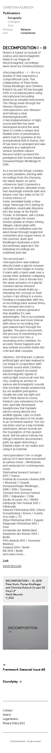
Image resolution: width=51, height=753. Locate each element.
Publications (11, 13)
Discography (15, 18)
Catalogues (14, 21)
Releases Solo (8, 31)
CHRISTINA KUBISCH (18, 7)
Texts (11, 25)
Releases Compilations (28, 31)
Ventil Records (12, 566)
